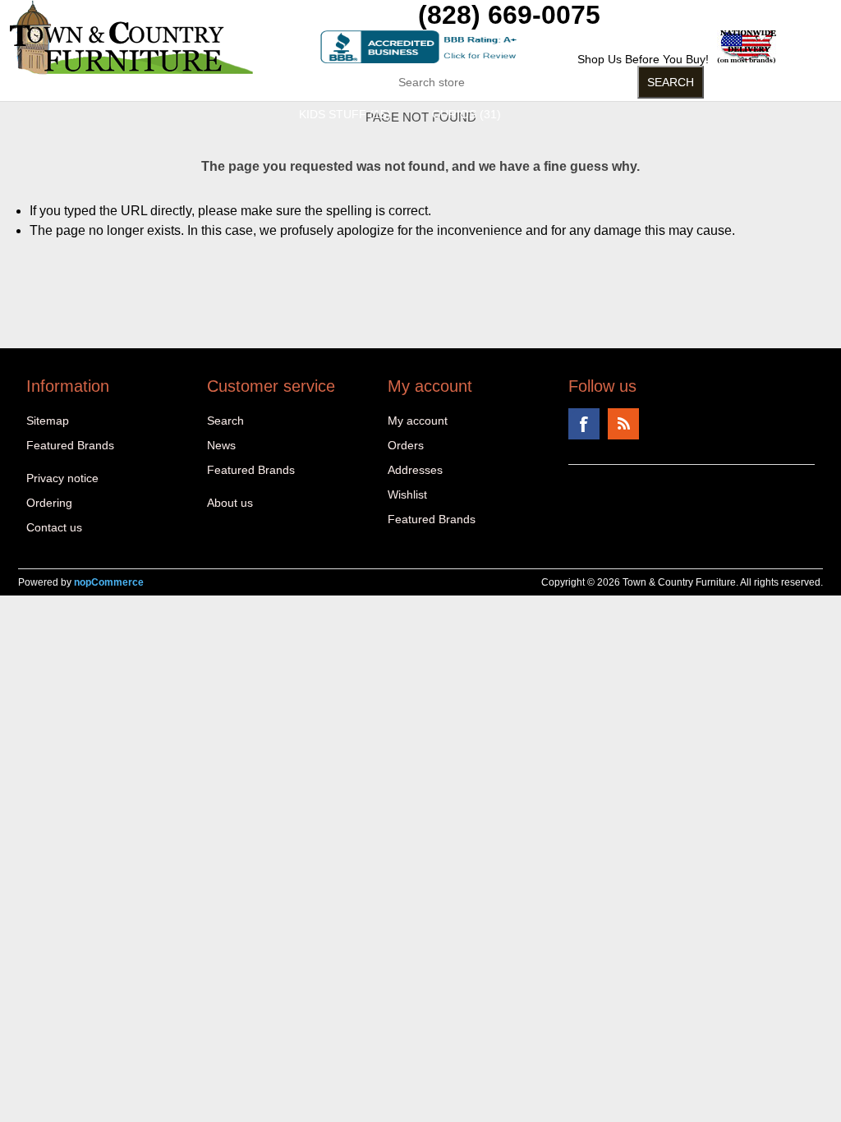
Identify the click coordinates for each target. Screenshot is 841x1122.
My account (418, 420)
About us (230, 502)
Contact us (54, 527)
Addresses (415, 469)
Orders (406, 445)
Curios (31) (466, 114)
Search (225, 420)
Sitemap (47, 420)
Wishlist (407, 494)
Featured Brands (70, 445)
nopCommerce (109, 582)
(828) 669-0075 (509, 15)
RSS (623, 423)
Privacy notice (62, 478)
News (221, 445)
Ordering (49, 502)
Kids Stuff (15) (345, 114)
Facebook (584, 423)
